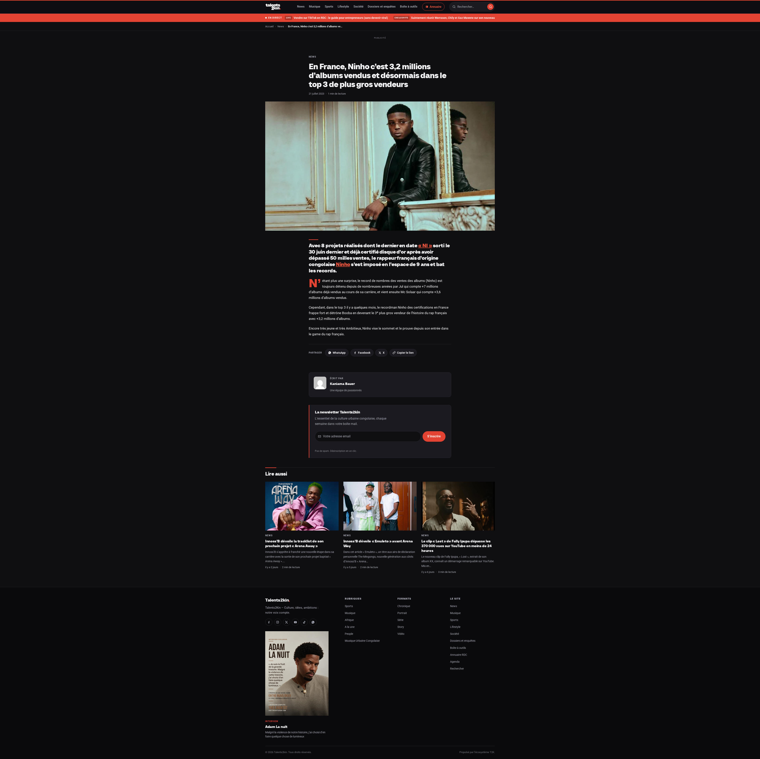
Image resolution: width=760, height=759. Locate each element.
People (349, 634)
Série (400, 620)
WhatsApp (339, 352)
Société (358, 7)
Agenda (455, 661)
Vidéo (400, 634)
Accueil (269, 26)
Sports (329, 7)
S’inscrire (434, 436)
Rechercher (457, 668)
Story (400, 627)
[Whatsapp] (313, 622)
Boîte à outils (408, 7)
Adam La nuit (276, 726)
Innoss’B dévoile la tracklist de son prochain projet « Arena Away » (294, 543)
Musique (314, 7)
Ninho (343, 264)
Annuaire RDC (458, 655)
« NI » (425, 245)
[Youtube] (295, 622)
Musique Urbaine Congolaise (362, 640)
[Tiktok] (304, 622)
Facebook (364, 352)
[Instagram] (277, 622)
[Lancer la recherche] (490, 7)
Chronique (403, 606)
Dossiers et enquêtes (382, 7)
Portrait (402, 613)
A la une (349, 627)
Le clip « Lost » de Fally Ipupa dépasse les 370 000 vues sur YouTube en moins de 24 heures (456, 546)
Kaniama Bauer (342, 384)
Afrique (349, 620)
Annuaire (435, 7)
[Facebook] (268, 622)
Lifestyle (343, 7)
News (301, 7)
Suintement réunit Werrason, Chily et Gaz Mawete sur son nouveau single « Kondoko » (457, 17)
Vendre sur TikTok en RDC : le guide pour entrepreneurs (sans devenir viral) (337, 17)
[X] (286, 622)
